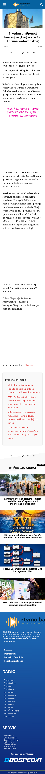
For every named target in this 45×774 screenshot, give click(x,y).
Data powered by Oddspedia (22, 754)
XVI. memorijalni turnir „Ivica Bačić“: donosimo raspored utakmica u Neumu (22, 536)
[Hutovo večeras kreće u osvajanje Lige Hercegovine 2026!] (22, 555)
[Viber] (28, 52)
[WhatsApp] (22, 52)
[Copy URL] (34, 52)
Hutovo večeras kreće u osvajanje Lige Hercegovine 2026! (22, 570)
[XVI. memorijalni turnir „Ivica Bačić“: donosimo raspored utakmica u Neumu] (22, 521)
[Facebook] (11, 52)
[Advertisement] (22, 144)
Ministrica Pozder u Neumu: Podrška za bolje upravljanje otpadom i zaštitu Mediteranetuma (24, 389)
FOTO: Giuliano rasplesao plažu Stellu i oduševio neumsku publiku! (22, 604)
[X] (16, 52)
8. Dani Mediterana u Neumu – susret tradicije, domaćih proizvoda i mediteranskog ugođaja (22, 501)
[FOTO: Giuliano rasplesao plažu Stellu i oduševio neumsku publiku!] (22, 589)
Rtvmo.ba (29, 365)
